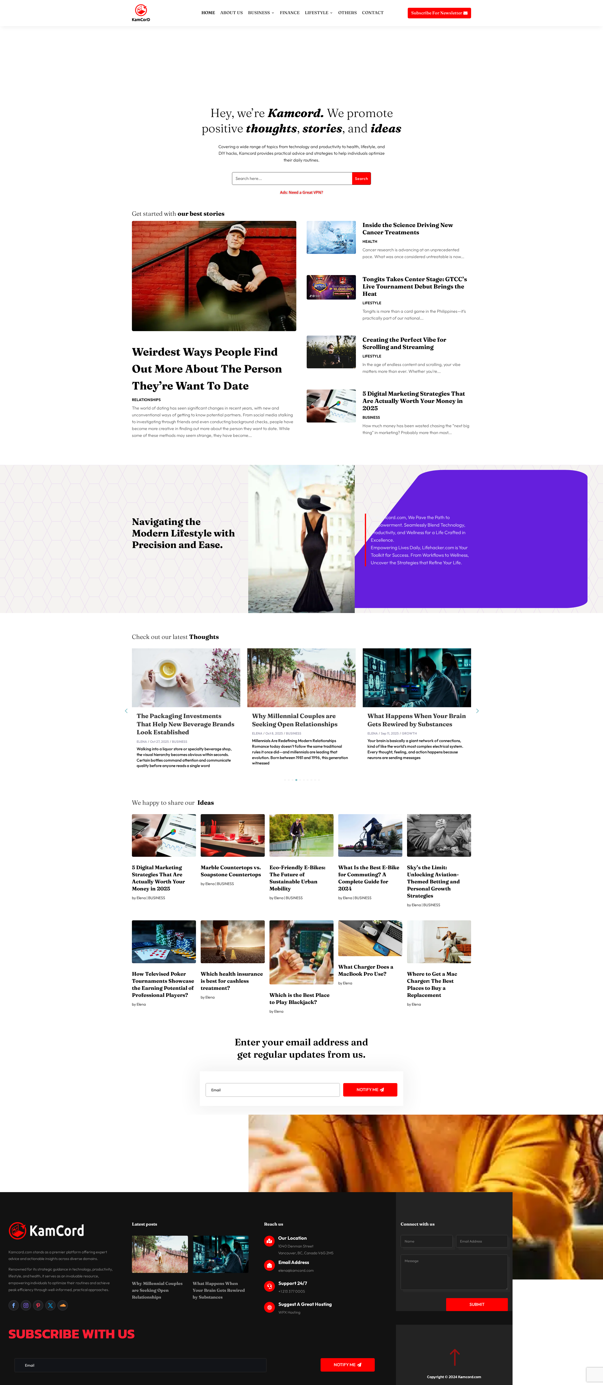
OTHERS (347, 12)
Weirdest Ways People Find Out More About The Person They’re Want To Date (207, 368)
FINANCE (290, 12)
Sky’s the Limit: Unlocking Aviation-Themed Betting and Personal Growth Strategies (433, 881)
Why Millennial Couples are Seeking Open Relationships (157, 1290)
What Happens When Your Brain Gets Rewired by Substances (219, 1290)
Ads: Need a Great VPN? (301, 192)
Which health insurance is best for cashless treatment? (232, 981)
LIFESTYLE (316, 12)
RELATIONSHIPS (146, 399)
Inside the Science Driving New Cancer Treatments (408, 228)
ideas (386, 128)
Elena (142, 733)
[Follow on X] (50, 1305)
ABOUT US (231, 12)
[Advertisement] (301, 70)
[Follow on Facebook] (13, 1305)
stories (322, 128)
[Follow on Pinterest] (38, 1305)
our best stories (201, 213)
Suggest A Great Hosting (305, 1304)
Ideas (205, 802)
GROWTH (294, 733)
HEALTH (370, 241)
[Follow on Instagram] (26, 1305)
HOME (208, 12)
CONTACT (373, 12)
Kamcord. (296, 113)
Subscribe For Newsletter (436, 13)
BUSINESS (259, 12)
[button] (477, 711)
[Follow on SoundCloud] (62, 1305)
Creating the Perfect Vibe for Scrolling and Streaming (404, 343)
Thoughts (204, 637)
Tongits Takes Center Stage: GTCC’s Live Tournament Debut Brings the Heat (415, 286)
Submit (477, 1304)
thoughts (271, 128)
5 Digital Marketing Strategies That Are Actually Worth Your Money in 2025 (414, 401)
